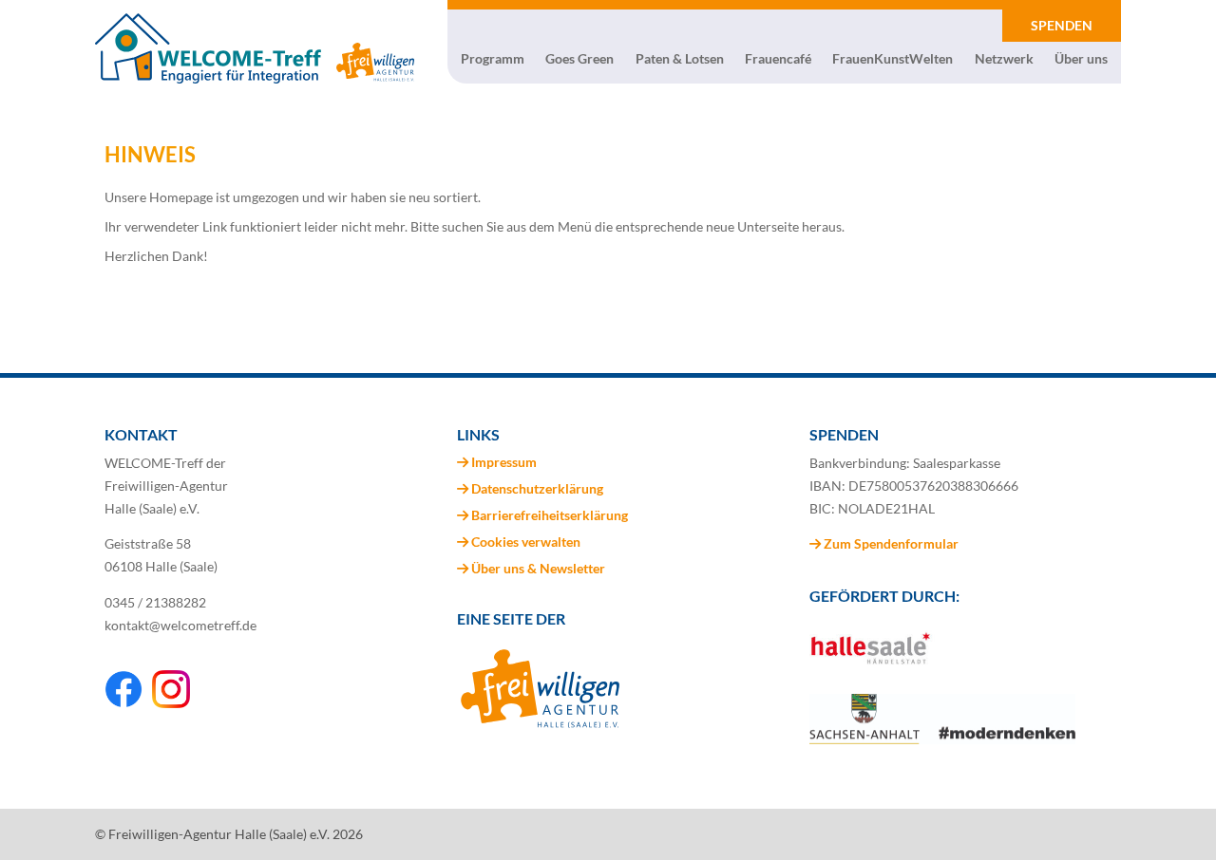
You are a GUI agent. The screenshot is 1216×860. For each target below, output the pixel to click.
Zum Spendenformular (890, 543)
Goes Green (579, 58)
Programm (492, 58)
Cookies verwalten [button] (525, 541)
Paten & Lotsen (680, 58)
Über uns (1081, 58)
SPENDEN (1061, 25)
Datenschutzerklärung (537, 488)
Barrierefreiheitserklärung (549, 515)
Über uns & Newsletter (538, 568)
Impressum (504, 462)
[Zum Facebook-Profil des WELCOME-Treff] (123, 703)
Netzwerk (1004, 58)
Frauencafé (778, 58)
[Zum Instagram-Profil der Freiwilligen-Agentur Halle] (171, 703)
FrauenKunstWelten (892, 58)
